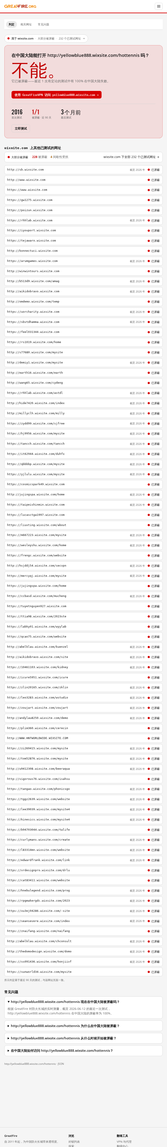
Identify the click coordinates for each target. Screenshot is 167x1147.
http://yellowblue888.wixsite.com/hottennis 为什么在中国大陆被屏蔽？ (65, 1026)
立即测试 (21, 128)
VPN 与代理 (124, 1142)
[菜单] (159, 6)
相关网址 (26, 24)
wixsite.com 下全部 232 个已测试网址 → (131, 157)
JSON (61, 1064)
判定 (11, 24)
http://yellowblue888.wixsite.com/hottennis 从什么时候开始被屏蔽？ (64, 1038)
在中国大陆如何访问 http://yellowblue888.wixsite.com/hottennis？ (62, 1050)
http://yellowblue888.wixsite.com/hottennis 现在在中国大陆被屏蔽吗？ (65, 1002)
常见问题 (43, 24)
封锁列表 (74, 1142)
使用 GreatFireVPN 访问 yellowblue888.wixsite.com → (57, 94)
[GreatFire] (20, 6)
